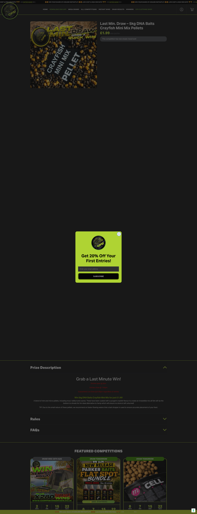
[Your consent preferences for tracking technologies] (193, 510)
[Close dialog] (119, 234)
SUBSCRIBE (98, 276)
